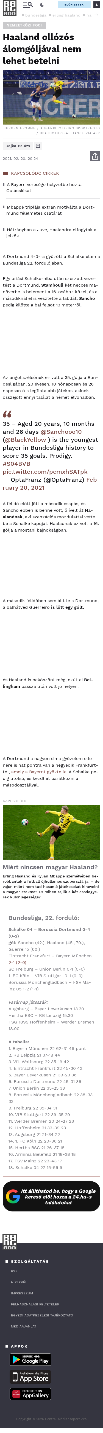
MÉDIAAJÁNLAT (23, 1326)
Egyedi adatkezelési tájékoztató (42, 1315)
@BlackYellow (25, 439)
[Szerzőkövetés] (38, 146)
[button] (96, 15)
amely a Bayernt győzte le (38, 771)
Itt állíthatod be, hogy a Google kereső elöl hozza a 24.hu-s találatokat (58, 1196)
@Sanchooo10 (61, 431)
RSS (14, 1271)
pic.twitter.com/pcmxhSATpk (45, 471)
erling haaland (66, 15)
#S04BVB (16, 463)
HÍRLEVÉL (19, 1282)
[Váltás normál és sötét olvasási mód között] (42, 5)
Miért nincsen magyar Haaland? (50, 867)
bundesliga (35, 15)
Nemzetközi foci (24, 25)
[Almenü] (28, 5)
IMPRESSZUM (22, 1293)
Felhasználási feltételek (35, 1304)
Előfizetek (74, 4)
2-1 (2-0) (17, 962)
